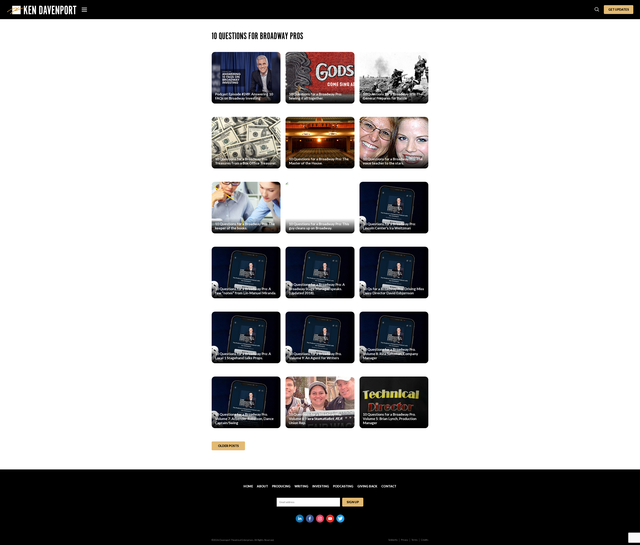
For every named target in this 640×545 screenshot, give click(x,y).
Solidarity (393, 539)
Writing (301, 486)
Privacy (404, 539)
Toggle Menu (84, 9)
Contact (388, 486)
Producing (281, 486)
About (262, 486)
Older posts (228, 446)
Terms (414, 539)
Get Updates (618, 9)
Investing (320, 486)
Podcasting (343, 486)
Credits (424, 539)
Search (597, 9)
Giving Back (367, 486)
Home (248, 486)
